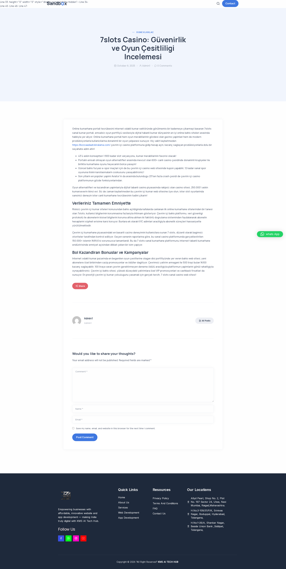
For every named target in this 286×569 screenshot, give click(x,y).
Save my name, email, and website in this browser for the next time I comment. (115, 428)
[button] (270, 234)
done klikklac (145, 32)
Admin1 (146, 65)
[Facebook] (61, 538)
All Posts (206, 320)
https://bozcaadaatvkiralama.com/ (91, 145)
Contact (230, 3)
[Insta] (76, 538)
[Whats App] (69, 538)
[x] (83, 538)
